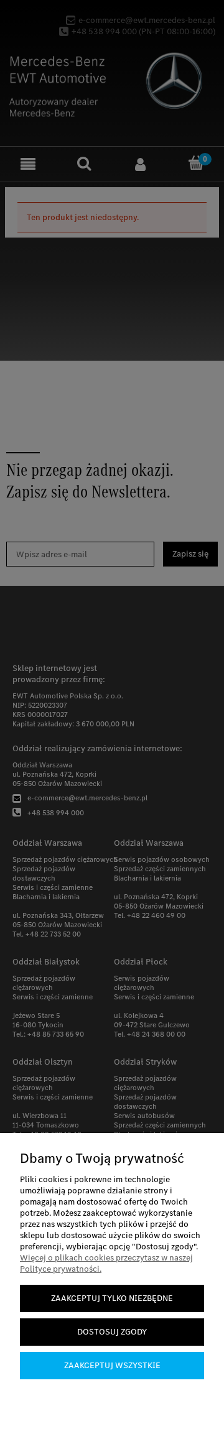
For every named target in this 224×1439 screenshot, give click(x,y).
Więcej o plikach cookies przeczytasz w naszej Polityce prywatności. (106, 1263)
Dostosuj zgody (112, 1332)
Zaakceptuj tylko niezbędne (112, 1298)
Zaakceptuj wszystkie (112, 1365)
